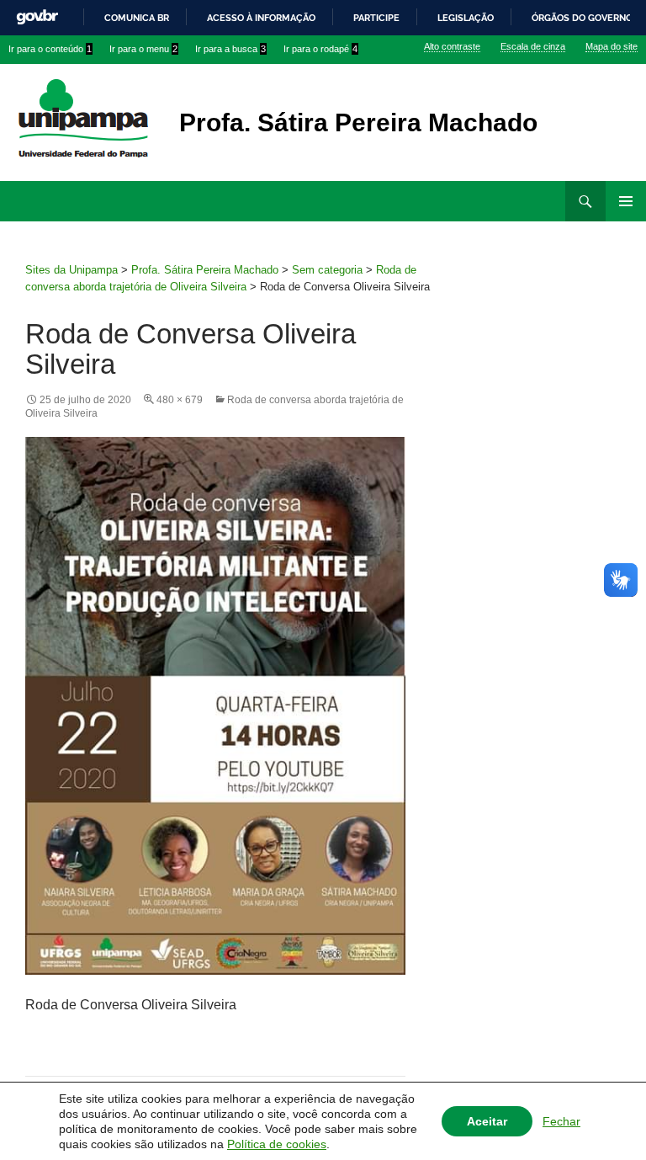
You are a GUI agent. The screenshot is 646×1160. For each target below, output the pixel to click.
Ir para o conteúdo (50, 49)
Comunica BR (136, 18)
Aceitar (487, 1121)
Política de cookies (276, 1144)
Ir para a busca (230, 49)
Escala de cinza (532, 46)
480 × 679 (179, 400)
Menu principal (626, 201)
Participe (376, 18)
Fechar (561, 1121)
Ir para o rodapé (320, 49)
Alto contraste (452, 46)
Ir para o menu (143, 49)
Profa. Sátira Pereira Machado (358, 122)
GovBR (37, 17)
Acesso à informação (261, 18)
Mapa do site (611, 46)
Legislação (465, 18)
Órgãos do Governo (582, 18)
